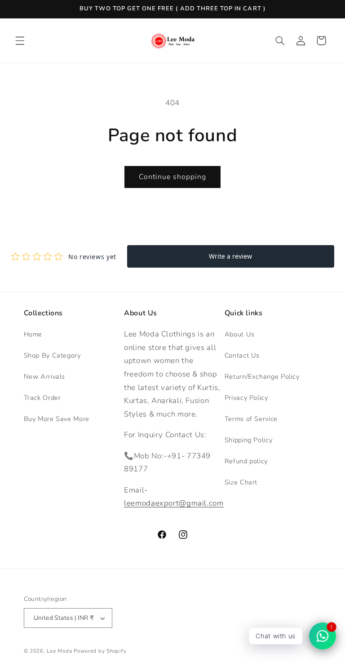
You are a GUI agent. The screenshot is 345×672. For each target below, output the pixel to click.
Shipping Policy (248, 439)
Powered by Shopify (100, 650)
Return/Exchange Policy (262, 376)
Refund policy (246, 461)
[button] (19, 40)
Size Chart (241, 482)
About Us (240, 334)
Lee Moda (59, 650)
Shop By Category (52, 355)
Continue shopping (173, 177)
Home (33, 334)
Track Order (42, 397)
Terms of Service (251, 418)
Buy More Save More (56, 418)
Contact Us (242, 355)
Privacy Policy (246, 397)
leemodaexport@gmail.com (174, 503)
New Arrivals (45, 376)
